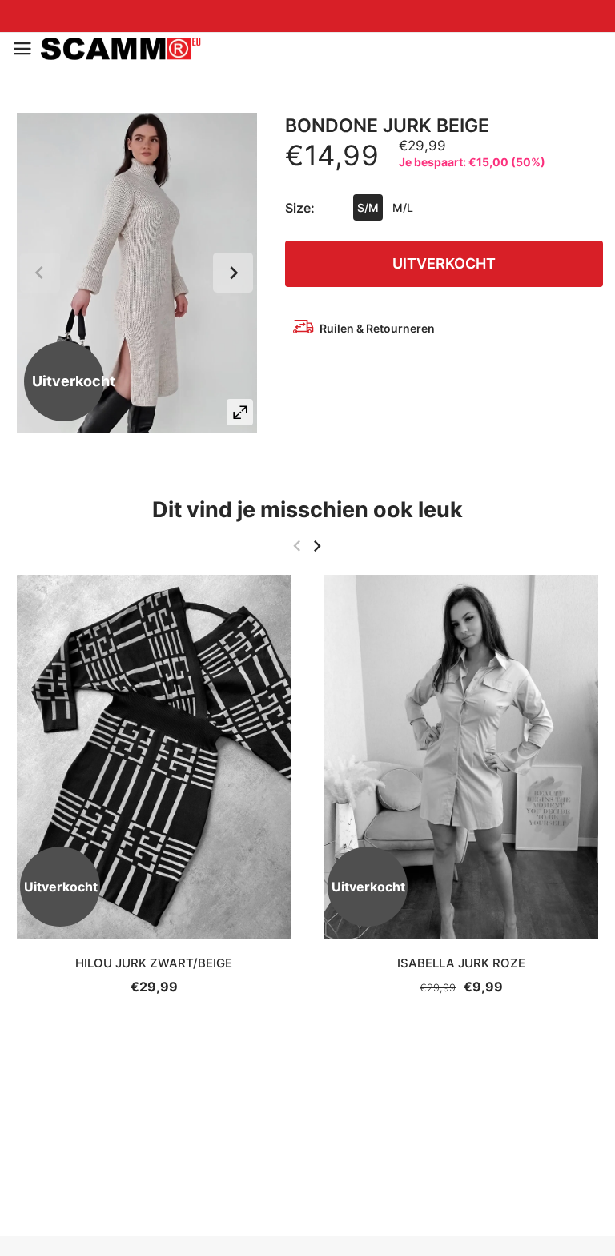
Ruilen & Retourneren (377, 328)
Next (233, 273)
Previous (40, 273)
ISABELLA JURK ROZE (461, 963)
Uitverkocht (444, 263)
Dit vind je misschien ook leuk (307, 509)
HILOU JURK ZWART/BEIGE (153, 963)
